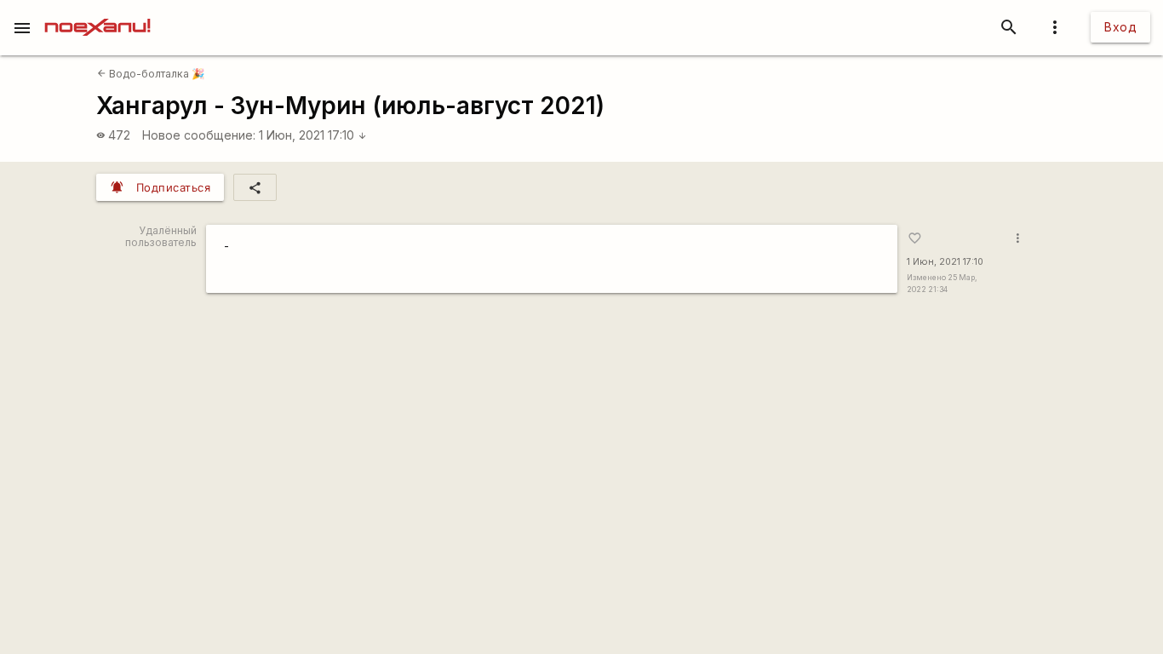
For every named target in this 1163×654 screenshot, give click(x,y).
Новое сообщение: (198, 135)
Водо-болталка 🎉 (150, 73)
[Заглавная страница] (97, 12)
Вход (1120, 27)
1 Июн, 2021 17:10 (313, 135)
